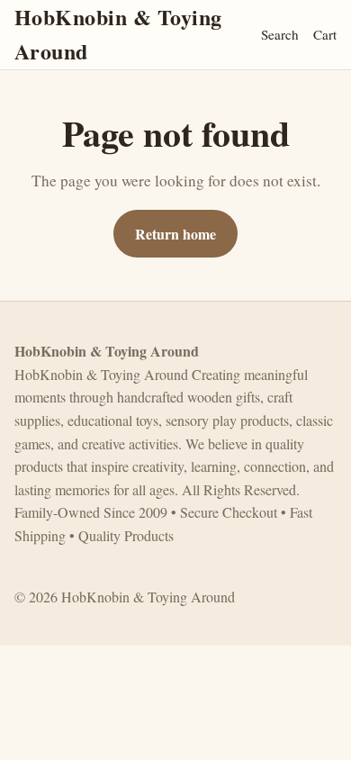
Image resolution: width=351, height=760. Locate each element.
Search (280, 34)
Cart (325, 34)
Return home (175, 233)
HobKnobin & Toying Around (118, 34)
